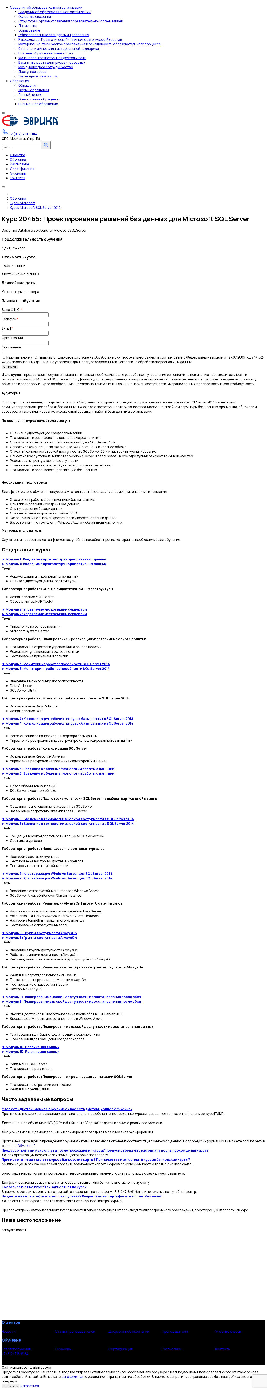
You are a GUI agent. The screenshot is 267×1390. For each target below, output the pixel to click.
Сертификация (120, 1349)
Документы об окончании (128, 1331)
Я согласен (10, 1386)
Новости (8, 1331)
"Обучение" (25, 1145)
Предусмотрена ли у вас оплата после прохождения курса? (53, 1150)
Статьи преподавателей (75, 1331)
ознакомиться (73, 1376)
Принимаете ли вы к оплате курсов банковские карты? (49, 1159)
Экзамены (63, 1349)
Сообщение (11, 347)
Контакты (222, 1349)
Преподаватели (175, 1331)
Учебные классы (228, 1331)
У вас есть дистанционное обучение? (34, 1109)
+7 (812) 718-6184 (15, 1353)
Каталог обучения (16, 1349)
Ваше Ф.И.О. (12, 309)
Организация (12, 338)
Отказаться (29, 1386)
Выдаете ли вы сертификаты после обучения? (41, 1196)
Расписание (171, 1349)
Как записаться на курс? (23, 1187)
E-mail (7, 328)
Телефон (10, 319)
